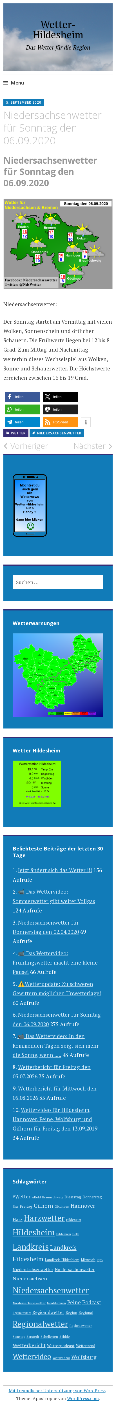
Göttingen (62, 1206)
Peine (74, 1302)
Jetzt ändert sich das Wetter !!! (55, 870)
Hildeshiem (63, 1234)
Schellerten (49, 1336)
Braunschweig (52, 1197)
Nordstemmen (56, 1303)
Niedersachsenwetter (59, 433)
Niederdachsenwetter (33, 1269)
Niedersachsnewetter (29, 1303)
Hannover (83, 1205)
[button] (22, 397)
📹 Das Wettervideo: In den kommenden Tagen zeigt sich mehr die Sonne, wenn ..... (56, 1045)
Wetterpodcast (61, 1345)
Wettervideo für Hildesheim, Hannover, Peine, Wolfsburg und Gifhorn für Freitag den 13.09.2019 (55, 1119)
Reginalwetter (22, 1313)
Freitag (26, 1206)
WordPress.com (83, 1398)
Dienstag (72, 1197)
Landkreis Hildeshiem (62, 1260)
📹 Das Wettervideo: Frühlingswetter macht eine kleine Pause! (55, 963)
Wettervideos (61, 1358)
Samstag (19, 1336)
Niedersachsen (30, 1278)
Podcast (91, 1302)
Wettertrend (85, 1345)
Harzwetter (44, 1217)
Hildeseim (73, 1220)
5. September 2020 (23, 102)
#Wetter (21, 1196)
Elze (15, 1207)
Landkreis (31, 1246)
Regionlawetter (81, 1325)
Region (71, 1312)
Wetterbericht (29, 1345)
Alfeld (36, 1197)
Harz (18, 1219)
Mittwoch (88, 1260)
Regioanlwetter (48, 1312)
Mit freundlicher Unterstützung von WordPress (57, 1390)
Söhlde (64, 1336)
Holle (75, 1234)
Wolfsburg (84, 1356)
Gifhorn (43, 1205)
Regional (86, 1312)
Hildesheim (34, 1232)
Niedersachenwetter (75, 1269)
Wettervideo (32, 1356)
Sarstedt (32, 1336)
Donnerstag (92, 1197)
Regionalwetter (40, 1323)
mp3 (100, 1260)
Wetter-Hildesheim (58, 29)
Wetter (18, 433)
